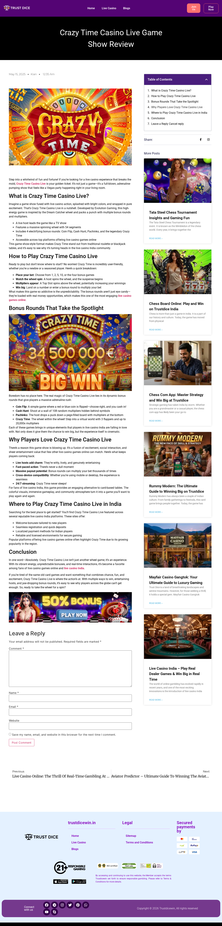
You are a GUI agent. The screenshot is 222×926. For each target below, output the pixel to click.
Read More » (156, 238)
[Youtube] (46, 911)
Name (14, 692)
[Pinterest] (77, 905)
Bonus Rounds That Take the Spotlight (174, 101)
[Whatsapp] (85, 905)
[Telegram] (54, 905)
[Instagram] (62, 905)
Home (91, 8)
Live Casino (109, 8)
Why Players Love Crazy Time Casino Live (176, 107)
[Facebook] (46, 905)
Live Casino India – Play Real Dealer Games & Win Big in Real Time (174, 673)
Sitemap (131, 835)
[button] (206, 79)
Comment (16, 648)
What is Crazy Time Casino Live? (171, 90)
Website (14, 720)
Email (13, 706)
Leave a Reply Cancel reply (167, 123)
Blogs (126, 8)
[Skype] (54, 911)
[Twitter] (70, 905)
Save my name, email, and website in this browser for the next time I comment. (64, 734)
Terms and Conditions (139, 842)
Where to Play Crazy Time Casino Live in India (179, 112)
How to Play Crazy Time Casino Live (173, 96)
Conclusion (158, 118)
